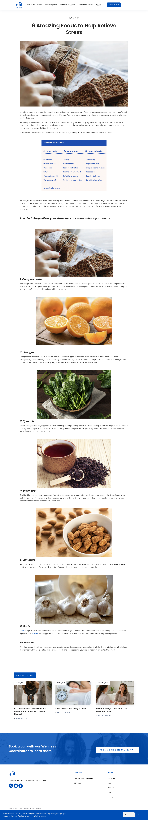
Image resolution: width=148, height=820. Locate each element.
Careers (111, 788)
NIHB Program (51, 5)
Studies (35, 633)
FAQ (109, 792)
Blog (109, 783)
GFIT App (77, 783)
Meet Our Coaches (34, 5)
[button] (100, 5)
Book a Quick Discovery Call (118, 750)
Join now (114, 5)
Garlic (22, 630)
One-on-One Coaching (83, 778)
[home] (19, 5)
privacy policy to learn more (35, 816)
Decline (140, 815)
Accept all (129, 815)
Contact (111, 797)
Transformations (85, 5)
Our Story (111, 778)
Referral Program (67, 5)
